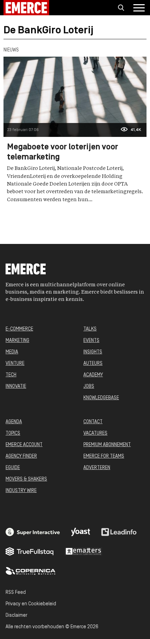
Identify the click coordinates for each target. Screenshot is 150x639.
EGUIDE (13, 467)
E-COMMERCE (19, 329)
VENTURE (15, 363)
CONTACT (93, 422)
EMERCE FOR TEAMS (103, 456)
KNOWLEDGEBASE (101, 398)
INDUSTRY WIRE (21, 490)
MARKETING (17, 340)
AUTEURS (93, 363)
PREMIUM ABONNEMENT (107, 445)
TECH (11, 375)
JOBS (88, 386)
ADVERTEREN (96, 467)
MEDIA (12, 352)
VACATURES (95, 433)
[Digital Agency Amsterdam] (33, 532)
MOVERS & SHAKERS (26, 479)
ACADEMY (93, 375)
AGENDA (14, 422)
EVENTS (91, 340)
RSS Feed (16, 592)
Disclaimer (16, 615)
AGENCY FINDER (21, 456)
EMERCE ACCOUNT (24, 445)
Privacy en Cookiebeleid (31, 604)
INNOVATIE (16, 386)
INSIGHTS (92, 352)
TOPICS (13, 433)
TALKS (90, 329)
